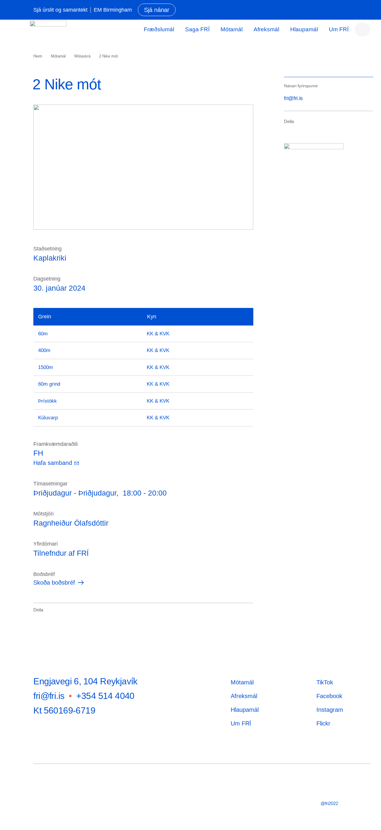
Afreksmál (266, 29)
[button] (37, 618)
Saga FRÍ (197, 29)
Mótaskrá (82, 56)
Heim (37, 56)
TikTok (324, 682)
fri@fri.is (293, 98)
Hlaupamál (304, 29)
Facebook (329, 696)
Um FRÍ (339, 29)
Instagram (329, 709)
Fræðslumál (159, 29)
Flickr (323, 723)
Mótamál (232, 29)
